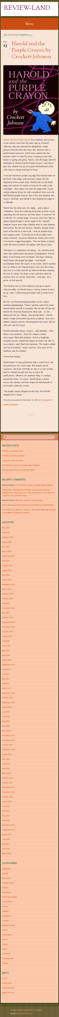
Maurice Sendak (8, 925)
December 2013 (8, 825)
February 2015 (8, 778)
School (4, 944)
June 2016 (6, 716)
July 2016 (6, 712)
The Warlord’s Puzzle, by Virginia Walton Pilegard (21, 465)
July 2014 (6, 806)
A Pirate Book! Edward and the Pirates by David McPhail (31, 505)
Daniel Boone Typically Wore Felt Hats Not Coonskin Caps (24, 490)
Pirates (5, 939)
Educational (6, 892)
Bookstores (6, 878)
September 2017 (8, 665)
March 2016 (6, 731)
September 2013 (8, 830)
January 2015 (7, 783)
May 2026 (6, 528)
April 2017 (6, 683)
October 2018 (7, 632)
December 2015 (8, 735)
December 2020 (8, 608)
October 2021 (7, 598)
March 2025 (6, 551)
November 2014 (8, 792)
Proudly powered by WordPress (22, 1010)
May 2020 (6, 613)
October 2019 (7, 617)
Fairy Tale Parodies (9, 897)
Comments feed (8, 988)
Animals (5, 873)
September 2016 (8, 702)
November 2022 (8, 584)
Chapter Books (8, 883)
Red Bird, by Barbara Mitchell (13, 456)
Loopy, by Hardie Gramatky (12, 460)
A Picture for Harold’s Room (12, 451)
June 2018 (6, 646)
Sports (4, 949)
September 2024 (8, 556)
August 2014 (7, 801)
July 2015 (6, 759)
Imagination (6, 916)
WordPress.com (26, 1013)
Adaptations (6, 869)
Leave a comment (10, 405)
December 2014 (8, 787)
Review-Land (27, 8)
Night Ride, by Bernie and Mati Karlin (29, 500)
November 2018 (8, 627)
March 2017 (6, 688)
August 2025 (7, 542)
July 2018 (6, 641)
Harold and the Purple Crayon (16, 140)
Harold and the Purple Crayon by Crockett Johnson (31, 50)
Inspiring (5, 921)
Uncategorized (46, 400)
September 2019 (8, 622)
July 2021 (6, 603)
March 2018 (6, 660)
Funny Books (7, 902)
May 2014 (6, 816)
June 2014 (6, 811)
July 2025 (6, 547)
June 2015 (6, 764)
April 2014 (6, 820)
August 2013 (7, 834)
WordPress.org (8, 992)
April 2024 (6, 561)
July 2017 (6, 674)
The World (6, 954)
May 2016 (6, 721)
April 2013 (6, 849)
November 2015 (8, 740)
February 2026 (8, 537)
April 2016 (6, 726)
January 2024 (7, 565)
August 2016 (7, 707)
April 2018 (6, 655)
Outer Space (7, 935)
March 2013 (6, 853)
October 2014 (7, 797)
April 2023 (6, 575)
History (5, 906)
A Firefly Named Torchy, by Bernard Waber (18, 470)
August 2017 (7, 669)
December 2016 (8, 693)
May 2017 (6, 679)
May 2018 (6, 650)
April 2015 (6, 768)
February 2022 (8, 594)
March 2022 (6, 589)
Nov (5, 43)
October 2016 (7, 698)
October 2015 (7, 745)
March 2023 (6, 580)
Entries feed (6, 983)
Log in (4, 978)
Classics (5, 888)
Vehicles (5, 963)
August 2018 (7, 636)
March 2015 (6, 773)
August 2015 (7, 754)
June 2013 (6, 839)
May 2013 (6, 844)
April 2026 (6, 532)
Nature (4, 930)
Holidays (5, 911)
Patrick (5, 505)
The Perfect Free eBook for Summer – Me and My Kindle (23, 510)
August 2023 (7, 570)
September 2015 (8, 750)
